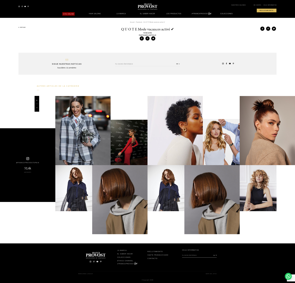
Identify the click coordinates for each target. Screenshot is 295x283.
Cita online (68, 14)
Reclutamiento (267, 10)
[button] (288, 276)
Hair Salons (95, 14)
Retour (22, 27)
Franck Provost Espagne (147, 6)
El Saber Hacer (147, 14)
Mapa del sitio (211, 273)
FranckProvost (201, 14)
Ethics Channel (125, 261)
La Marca (121, 14)
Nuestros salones (239, 5)
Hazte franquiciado (158, 255)
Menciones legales (85, 273)
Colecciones (226, 14)
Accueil (132, 22)
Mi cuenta (257, 5)
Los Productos (173, 14)
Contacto (153, 258)
